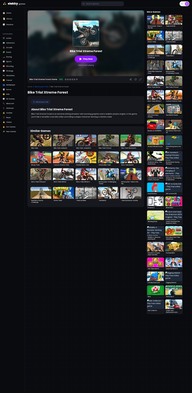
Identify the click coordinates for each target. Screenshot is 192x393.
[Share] (131, 79)
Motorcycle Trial (41, 87)
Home (30, 87)
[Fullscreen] (140, 79)
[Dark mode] (187, 4)
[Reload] (135, 79)
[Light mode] (182, 4)
